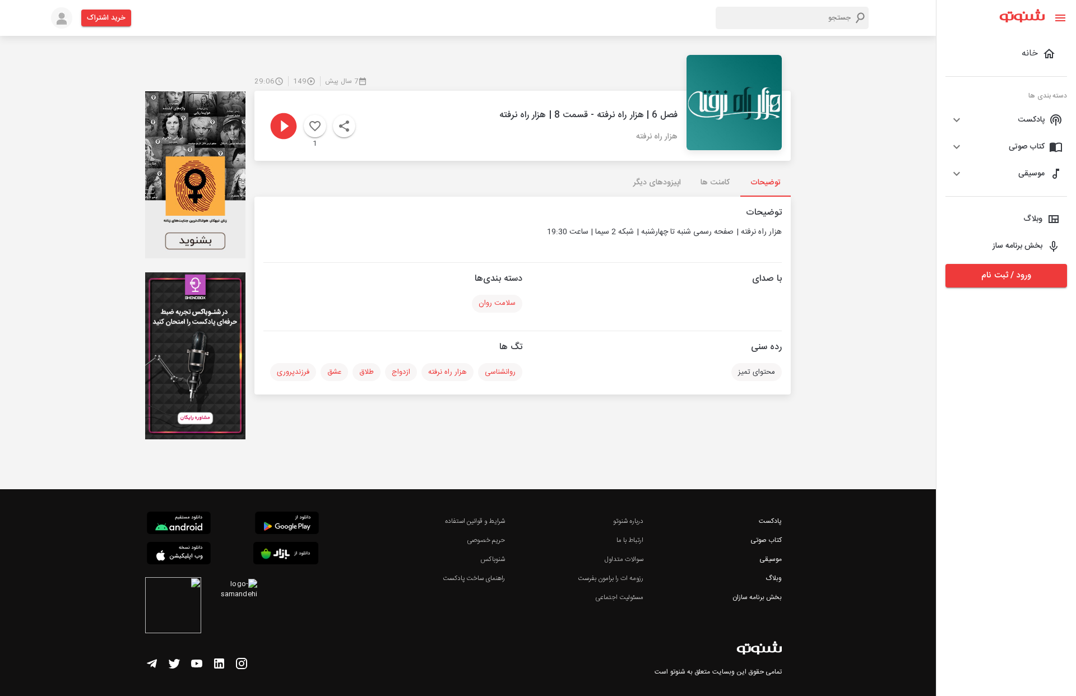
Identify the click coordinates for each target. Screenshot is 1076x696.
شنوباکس (492, 559)
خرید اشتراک (106, 18)
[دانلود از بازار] (285, 555)
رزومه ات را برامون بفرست (611, 578)
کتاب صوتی (766, 540)
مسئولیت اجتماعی (619, 597)
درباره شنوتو (628, 521)
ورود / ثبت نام (1006, 275)
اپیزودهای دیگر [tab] (657, 182)
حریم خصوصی (486, 540)
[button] (1006, 119)
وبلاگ (774, 578)
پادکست (770, 521)
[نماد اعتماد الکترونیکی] (173, 607)
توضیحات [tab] (765, 182)
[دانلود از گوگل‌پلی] (287, 524)
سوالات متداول (624, 559)
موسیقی (770, 559)
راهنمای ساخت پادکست (474, 578)
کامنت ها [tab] (715, 182)
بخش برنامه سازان (757, 597)
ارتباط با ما (629, 540)
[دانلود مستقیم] (178, 524)
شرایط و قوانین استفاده (475, 521)
